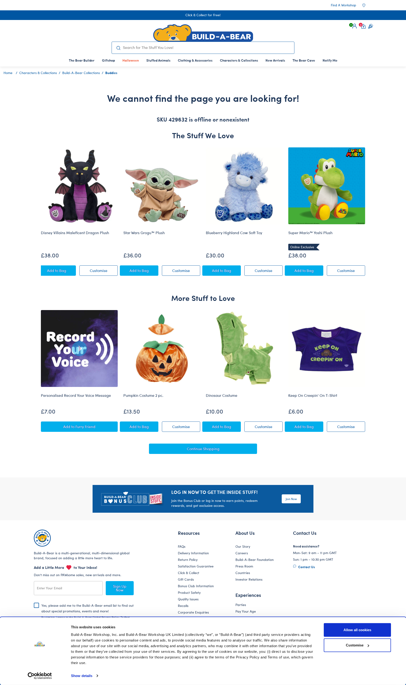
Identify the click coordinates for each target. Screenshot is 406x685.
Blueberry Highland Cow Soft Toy (234, 232)
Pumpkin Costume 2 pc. (143, 395)
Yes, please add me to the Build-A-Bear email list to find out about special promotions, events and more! (87, 615)
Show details (81, 676)
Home (8, 73)
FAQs (181, 546)
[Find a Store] (367, 5)
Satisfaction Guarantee (196, 566)
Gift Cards (186, 579)
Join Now (291, 499)
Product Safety (189, 592)
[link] (131, 60)
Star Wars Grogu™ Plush (144, 232)
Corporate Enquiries (193, 612)
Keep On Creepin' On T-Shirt (312, 395)
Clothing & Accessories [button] (195, 60)
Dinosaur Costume (221, 395)
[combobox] (206, 47)
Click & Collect (188, 573)
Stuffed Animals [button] (158, 60)
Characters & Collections (38, 73)
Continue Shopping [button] (203, 448)
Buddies (111, 72)
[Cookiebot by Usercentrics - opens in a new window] (39, 675)
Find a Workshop (343, 5)
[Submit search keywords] (118, 48)
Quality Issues (188, 599)
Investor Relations (248, 579)
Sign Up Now (119, 588)
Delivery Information (193, 553)
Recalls (183, 605)
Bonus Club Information (196, 586)
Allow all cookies (357, 630)
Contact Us (306, 566)
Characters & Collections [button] (239, 60)
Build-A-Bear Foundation (254, 559)
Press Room (244, 566)
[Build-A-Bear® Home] (203, 33)
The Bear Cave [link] (304, 60)
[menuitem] (81, 60)
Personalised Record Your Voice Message (76, 395)
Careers (241, 553)
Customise (354, 645)
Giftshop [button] (108, 60)
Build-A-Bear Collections (81, 73)
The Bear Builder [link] (81, 60)
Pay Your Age (245, 611)
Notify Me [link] (330, 60)
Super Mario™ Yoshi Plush (310, 232)
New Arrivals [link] (275, 60)
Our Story (242, 546)
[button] (354, 26)
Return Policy (188, 559)
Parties (240, 604)
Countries (242, 573)
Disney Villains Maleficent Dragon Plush (75, 232)
